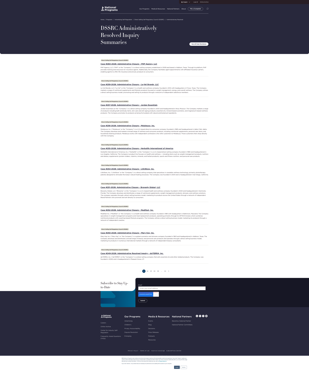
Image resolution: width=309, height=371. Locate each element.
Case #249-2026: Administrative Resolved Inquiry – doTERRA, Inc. (132, 253)
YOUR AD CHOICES (157, 351)
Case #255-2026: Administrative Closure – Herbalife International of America (137, 148)
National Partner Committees (182, 325)
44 (165, 271)
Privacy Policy (162, 361)
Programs (109, 19)
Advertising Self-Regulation (123, 19)
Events (150, 321)
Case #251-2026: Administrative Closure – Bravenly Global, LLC (130, 187)
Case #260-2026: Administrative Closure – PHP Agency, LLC (129, 64)
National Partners (182, 316)
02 (148, 271)
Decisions (151, 328)
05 (158, 271)
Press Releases (153, 332)
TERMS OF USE (144, 351)
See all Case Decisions (199, 44)
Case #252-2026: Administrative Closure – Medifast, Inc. (127, 210)
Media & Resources (158, 316)
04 (155, 271)
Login (195, 2)
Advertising (128, 321)
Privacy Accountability (132, 328)
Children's (127, 325)
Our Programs (132, 316)
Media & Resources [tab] (158, 9)
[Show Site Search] (207, 9)
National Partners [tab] (173, 9)
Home (102, 19)
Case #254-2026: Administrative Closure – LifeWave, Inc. (127, 169)
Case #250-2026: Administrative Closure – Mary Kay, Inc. (127, 233)
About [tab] (183, 9)
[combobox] (187, 2)
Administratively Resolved (175, 19)
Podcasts (151, 336)
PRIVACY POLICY (133, 351)
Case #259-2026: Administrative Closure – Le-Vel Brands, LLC (130, 84)
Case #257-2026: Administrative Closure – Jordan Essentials (129, 105)
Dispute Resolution (131, 332)
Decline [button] (183, 367)
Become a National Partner (181, 321)
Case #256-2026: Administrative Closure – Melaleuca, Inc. (128, 126)
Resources (152, 340)
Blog (150, 325)
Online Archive (204, 2)
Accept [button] (176, 367)
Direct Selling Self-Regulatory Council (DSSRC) (149, 19)
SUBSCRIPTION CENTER (173, 351)
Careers (103, 323)
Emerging (127, 336)
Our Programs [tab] (144, 9)
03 (151, 271)
